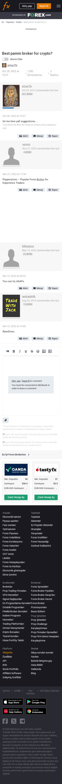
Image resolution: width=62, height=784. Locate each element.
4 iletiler (27, 152)
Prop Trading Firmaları (14, 590)
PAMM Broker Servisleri (15, 611)
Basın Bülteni (38, 611)
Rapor (55, 136)
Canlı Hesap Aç (16, 497)
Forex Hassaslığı (40, 541)
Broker (40, 179)
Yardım (35, 656)
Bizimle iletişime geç (41, 660)
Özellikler (7, 656)
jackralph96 (28, 296)
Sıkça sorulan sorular (42, 652)
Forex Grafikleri (39, 537)
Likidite (6, 558)
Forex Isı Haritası (11, 566)
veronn (26, 144)
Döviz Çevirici (10, 574)
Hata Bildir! (37, 665)
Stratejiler (36, 529)
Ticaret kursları (10, 636)
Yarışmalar (37, 533)
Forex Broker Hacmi (41, 599)
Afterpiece (28, 246)
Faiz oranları (9, 525)
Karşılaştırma (38, 640)
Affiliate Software (12, 673)
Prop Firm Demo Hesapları (45, 636)
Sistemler (36, 521)
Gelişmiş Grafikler (12, 677)
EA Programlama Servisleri (17, 603)
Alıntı (25, 136)
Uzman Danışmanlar (13, 628)
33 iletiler (28, 253)
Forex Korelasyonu (13, 541)
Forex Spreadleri (39, 586)
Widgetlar (8, 652)
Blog (33, 673)
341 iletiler (27, 93)
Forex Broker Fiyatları (42, 590)
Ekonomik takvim (12, 516)
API (4, 660)
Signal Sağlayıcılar (12, 599)
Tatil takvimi (9, 529)
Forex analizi (9, 549)
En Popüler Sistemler (42, 525)
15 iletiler (28, 304)
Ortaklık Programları (13, 607)
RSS (5, 665)
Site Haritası (30, 692)
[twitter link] (13, 721)
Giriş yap (27, 6)
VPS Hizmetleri (10, 595)
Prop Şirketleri (38, 619)
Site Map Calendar (49, 690)
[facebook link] (5, 721)
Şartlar (6, 690)
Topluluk (35, 516)
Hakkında (36, 669)
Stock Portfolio (10, 669)
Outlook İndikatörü (41, 545)
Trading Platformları (13, 623)
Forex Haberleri (11, 545)
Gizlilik (17, 690)
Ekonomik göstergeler (14, 570)
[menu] (58, 6)
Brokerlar (7, 586)
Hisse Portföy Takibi (13, 640)
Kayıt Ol (44, 6)
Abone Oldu (16, 59)
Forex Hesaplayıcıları (14, 562)
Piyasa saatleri (10, 521)
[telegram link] (22, 721)
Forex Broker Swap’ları (43, 595)
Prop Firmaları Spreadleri (44, 632)
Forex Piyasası (10, 533)
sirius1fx (12, 65)
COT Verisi (8, 554)
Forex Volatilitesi (11, 537)
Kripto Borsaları (11, 632)
